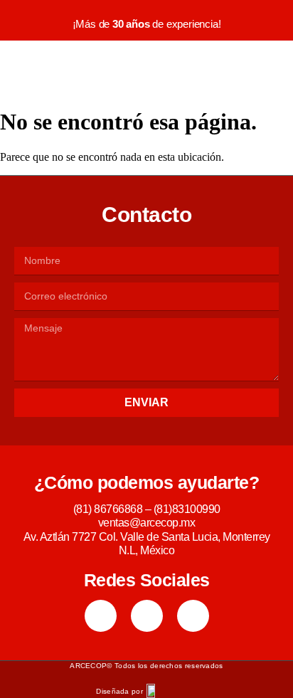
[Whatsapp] (193, 616)
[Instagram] (147, 616)
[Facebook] (101, 616)
